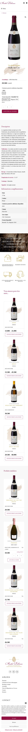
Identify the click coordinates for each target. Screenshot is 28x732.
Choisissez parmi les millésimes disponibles (12, 88)
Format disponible (6, 97)
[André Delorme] (7, 3)
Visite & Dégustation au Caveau (9, 688)
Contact (4, 690)
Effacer (3, 102)
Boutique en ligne (6, 684)
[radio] (4, 93)
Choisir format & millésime (14, 334)
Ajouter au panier (10, 111)
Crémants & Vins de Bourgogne (9, 682)
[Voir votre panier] (26, 3)
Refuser (14, 722)
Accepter (14, 718)
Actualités (4, 686)
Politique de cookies (8, 729)
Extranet (4, 692)
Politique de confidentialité (17, 729)
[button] (26, 703)
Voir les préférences (14, 726)
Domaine (4, 680)
